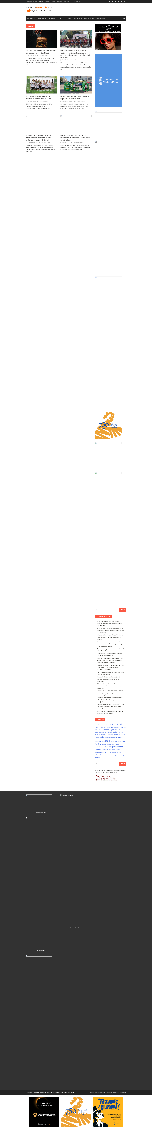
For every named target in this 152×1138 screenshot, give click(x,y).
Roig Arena (113, 746)
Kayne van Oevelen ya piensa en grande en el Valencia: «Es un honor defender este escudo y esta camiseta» (110, 630)
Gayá (106, 732)
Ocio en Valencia (41, 950)
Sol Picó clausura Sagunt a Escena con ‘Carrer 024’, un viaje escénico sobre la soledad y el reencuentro (110, 707)
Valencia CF (99, 755)
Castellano (47, 1)
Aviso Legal (66, 1)
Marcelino (98, 741)
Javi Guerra (103, 734)
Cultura (69, 18)
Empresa (77, 18)
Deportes (52, 18)
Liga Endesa (109, 737)
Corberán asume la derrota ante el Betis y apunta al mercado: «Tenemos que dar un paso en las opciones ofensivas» (110, 644)
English (53, 1)
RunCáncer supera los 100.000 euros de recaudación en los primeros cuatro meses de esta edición (75, 137)
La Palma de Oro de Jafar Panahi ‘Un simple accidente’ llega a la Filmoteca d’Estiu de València (110, 637)
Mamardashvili (117, 737)
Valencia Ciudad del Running (110, 755)
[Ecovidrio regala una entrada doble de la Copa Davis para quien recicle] (75, 84)
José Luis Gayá (119, 734)
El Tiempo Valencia (76, 1)
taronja (104, 752)
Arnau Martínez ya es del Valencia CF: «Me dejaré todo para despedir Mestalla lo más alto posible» (109, 623)
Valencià (30, 18)
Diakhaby (118, 729)
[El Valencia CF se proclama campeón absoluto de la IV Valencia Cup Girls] (41, 84)
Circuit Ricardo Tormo (116, 727)
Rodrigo (107, 746)
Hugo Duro (114, 732)
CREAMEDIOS (122, 1092)
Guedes (109, 732)
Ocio (61, 18)
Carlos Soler (99, 727)
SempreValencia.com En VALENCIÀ (35, 1)
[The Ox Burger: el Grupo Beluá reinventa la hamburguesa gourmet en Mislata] (41, 39)
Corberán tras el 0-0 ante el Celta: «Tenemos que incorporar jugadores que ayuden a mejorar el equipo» (110, 693)
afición (96, 724)
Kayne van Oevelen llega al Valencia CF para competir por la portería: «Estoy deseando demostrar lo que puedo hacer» (110, 660)
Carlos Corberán (116, 724)
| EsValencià (42, 18)
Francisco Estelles (43, 55)
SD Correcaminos (105, 749)
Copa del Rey (107, 730)
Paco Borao (114, 741)
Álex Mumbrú (97, 757)
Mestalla (105, 740)
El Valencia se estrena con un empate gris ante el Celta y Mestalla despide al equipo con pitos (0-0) (110, 700)
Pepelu (102, 744)
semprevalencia (101, 1092)
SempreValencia (98, 752)
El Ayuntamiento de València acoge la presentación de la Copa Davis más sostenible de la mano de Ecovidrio (39, 137)
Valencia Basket (117, 752)
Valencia (110, 752)
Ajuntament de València (103, 724)
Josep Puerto (111, 734)
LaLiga (102, 737)
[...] (27, 64)
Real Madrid (102, 746)
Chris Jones (106, 727)
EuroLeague (101, 732)
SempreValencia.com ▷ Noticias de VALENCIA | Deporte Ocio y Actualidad (54, 1092)
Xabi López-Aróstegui (120, 755)
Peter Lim (106, 744)
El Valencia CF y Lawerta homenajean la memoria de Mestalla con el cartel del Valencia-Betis (108, 679)
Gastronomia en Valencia (76, 928)
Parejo (119, 741)
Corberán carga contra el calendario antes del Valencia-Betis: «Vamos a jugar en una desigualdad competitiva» (110, 667)
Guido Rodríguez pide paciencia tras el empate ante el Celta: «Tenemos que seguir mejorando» (110, 686)
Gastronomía (89, 18)
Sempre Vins (100, 18)
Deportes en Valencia (41, 812)
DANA (114, 730)
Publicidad (59, 1)
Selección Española (115, 749)
